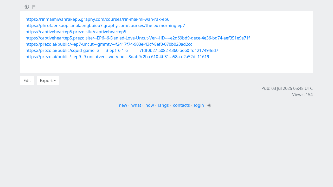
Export (46, 80)
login (199, 105)
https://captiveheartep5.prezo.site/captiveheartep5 (75, 32)
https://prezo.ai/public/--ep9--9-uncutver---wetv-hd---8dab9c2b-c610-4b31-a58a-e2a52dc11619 (117, 56)
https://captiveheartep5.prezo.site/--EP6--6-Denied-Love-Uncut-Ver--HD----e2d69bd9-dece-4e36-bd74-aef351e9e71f (137, 38)
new (123, 105)
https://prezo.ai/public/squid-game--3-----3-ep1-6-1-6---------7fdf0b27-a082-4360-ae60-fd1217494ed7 (121, 50)
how (149, 105)
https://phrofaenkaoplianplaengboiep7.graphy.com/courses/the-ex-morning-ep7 (105, 25)
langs (163, 105)
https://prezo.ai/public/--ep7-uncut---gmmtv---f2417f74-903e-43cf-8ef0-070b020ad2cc (108, 44)
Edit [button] (27, 80)
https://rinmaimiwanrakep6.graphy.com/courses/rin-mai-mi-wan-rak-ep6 (97, 19)
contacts (181, 105)
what (136, 105)
